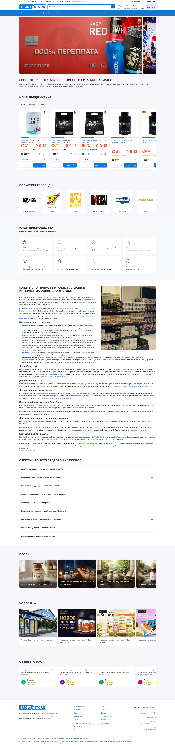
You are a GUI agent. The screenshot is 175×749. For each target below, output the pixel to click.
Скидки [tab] (42, 104)
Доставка (34, 1)
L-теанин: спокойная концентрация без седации (114, 583)
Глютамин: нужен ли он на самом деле (153, 584)
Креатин (25, 340)
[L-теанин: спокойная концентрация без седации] (116, 574)
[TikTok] (155, 712)
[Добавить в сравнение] (44, 154)
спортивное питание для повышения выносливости (55, 398)
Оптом (41, 1)
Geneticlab (29, 311)
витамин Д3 (61, 357)
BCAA (63, 355)
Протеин (25, 325)
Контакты (48, 1)
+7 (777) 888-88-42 (149, 1)
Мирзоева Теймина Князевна (88, 443)
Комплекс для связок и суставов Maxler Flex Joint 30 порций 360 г (33, 141)
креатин (81, 383)
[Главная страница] (32, 6)
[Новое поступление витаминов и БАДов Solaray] (116, 623)
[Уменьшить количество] (23, 165)
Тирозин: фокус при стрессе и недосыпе (36, 584)
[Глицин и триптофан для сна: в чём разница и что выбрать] (77, 574)
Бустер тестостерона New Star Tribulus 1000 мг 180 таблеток (123, 141)
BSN (76, 308)
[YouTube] (151, 712)
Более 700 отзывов (56, 439)
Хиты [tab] (23, 104)
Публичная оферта (64, 738)
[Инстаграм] (142, 712)
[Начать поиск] (113, 6)
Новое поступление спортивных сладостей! (154, 640)
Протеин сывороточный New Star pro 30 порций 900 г (94, 141)
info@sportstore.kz (120, 437)
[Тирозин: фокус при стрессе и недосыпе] (38, 574)
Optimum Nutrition (68, 308)
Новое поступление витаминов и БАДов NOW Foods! (75, 641)
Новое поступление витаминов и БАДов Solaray (114, 641)
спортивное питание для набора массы (52, 376)
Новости (77, 709)
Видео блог (78, 716)
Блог (76, 713)
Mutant (81, 308)
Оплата (27, 1)
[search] (81, 6)
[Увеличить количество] (30, 165)
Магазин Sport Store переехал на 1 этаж (36, 640)
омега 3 (44, 357)
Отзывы (68, 1)
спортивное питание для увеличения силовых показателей (133, 386)
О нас (21, 1)
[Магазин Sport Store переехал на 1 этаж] (38, 623)
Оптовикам (78, 726)
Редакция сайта (79, 730)
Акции (76, 720)
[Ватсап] (145, 712)
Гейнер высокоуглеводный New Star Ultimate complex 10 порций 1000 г (62, 141)
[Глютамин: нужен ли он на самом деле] (155, 574)
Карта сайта (105, 723)
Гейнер (24, 335)
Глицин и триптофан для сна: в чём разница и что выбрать (77, 583)
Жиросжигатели (28, 360)
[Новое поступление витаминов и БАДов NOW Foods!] (77, 623)
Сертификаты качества (82, 723)
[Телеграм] (148, 712)
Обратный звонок (135, 1)
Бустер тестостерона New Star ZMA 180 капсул (154, 141)
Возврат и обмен (58, 1)
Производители (79, 706)
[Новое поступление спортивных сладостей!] (155, 623)
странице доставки (139, 430)
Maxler (86, 308)
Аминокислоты (27, 352)
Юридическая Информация (79, 738)
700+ (82, 1)
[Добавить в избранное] (40, 154)
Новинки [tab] (32, 104)
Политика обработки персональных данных (45, 738)
